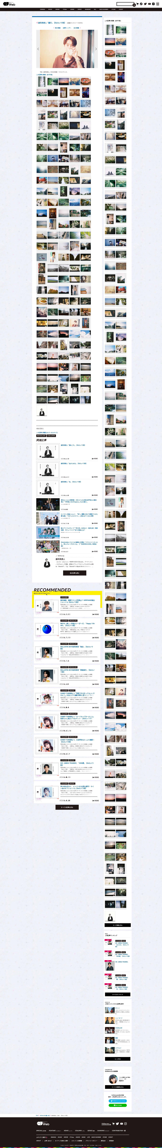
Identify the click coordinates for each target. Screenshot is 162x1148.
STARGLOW (118, 1028)
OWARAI (42, 9)
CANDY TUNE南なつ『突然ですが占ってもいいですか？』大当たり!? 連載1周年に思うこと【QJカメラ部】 (77, 694)
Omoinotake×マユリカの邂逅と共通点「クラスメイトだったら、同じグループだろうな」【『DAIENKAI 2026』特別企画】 (79, 544)
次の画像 (76, 28)
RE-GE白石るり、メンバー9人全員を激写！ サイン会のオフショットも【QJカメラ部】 (77, 787)
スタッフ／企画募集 (76, 1141)
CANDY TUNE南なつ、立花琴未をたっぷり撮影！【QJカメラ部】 (77, 741)
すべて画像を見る (117, 925)
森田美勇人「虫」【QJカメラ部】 (71, 482)
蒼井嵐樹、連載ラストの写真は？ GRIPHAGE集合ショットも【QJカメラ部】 (77, 601)
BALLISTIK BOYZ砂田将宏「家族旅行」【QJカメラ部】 (77, 671)
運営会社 (103, 1141)
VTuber (65, 9)
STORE (114, 9)
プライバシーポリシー (91, 1141)
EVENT (121, 9)
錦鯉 (116, 1038)
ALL (95, 9)
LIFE (88, 1137)
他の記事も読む (74, 573)
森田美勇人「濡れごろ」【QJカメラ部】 (73, 445)
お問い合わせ (47, 1141)
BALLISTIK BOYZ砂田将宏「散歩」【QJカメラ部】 (76, 648)
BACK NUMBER (103, 9)
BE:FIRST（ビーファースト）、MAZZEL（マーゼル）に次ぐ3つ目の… (122, 1031)
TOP (37, 1115)
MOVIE (57, 9)
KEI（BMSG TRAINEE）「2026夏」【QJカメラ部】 (77, 764)
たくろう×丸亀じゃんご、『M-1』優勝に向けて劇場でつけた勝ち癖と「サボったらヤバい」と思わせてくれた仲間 (79, 515)
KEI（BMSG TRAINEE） (122, 962)
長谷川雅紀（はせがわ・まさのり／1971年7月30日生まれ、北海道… (122, 1041)
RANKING (88, 9)
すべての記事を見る (67, 807)
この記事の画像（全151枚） (44, 75)
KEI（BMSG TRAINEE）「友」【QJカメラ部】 (122, 988)
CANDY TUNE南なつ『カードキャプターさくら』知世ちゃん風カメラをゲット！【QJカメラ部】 (77, 718)
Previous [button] (107, 1079)
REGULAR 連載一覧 (44, 1115)
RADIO (78, 1137)
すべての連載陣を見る (118, 1087)
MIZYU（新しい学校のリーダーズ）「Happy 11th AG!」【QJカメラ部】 (77, 624)
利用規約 (111, 1141)
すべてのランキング (117, 994)
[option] (117, 1079)
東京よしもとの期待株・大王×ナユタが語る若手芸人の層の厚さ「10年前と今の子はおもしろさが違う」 (79, 501)
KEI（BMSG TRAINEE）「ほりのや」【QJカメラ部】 (122, 944)
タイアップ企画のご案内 (61, 1141)
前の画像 (57, 28)
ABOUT (38, 1141)
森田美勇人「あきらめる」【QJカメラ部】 (74, 463)
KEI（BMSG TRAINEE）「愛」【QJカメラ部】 (122, 978)
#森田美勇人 (40, 429)
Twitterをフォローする (119, 1101)
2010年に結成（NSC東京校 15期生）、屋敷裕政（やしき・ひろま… (122, 1021)
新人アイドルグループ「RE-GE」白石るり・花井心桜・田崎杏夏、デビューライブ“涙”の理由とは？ (79, 529)
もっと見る (118, 1059)
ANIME (72, 9)
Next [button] (127, 1079)
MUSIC (50, 9)
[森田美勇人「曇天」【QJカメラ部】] (42, 81)
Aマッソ (117, 1008)
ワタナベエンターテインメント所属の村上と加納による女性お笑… (122, 1011)
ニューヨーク (118, 1018)
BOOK (83, 1137)
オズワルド (118, 1048)
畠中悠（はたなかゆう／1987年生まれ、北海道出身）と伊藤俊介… (122, 1051)
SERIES (80, 9)
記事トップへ (67, 28)
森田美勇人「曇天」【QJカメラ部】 (52, 22)
